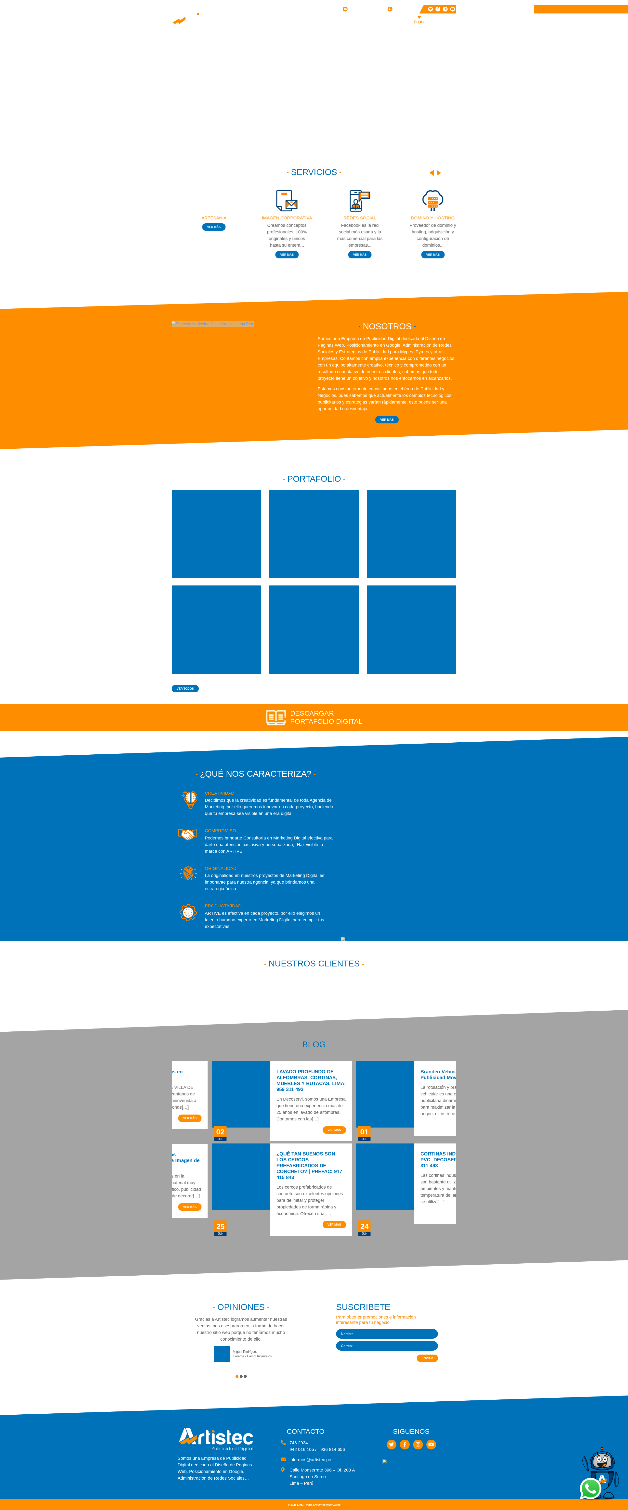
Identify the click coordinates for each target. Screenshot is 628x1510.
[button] (237, 1376)
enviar (427, 1358)
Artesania (204, 218)
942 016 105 (404, 9)
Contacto (441, 22)
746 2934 (298, 1442)
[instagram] (445, 9)
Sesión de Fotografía (352, 89)
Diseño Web (352, 30)
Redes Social (354, 47)
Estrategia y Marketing (353, 79)
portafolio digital (326, 721)
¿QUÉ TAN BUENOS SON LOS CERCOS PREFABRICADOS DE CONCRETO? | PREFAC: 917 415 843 (269, 1165)
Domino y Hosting (350, 56)
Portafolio (377, 22)
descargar (312, 713)
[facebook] (437, 9)
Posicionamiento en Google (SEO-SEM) (357, 68)
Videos (404, 37)
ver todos (185, 688)
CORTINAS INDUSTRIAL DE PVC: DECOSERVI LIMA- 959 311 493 (413, 1159)
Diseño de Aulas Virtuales (356, 99)
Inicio (297, 22)
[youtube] (452, 9)
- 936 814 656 (331, 1449)
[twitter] (430, 9)
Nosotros (321, 22)
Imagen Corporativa (354, 39)
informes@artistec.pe (366, 9)
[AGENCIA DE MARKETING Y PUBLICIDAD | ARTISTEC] (201, 20)
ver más (204, 227)
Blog (419, 22)
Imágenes (406, 30)
